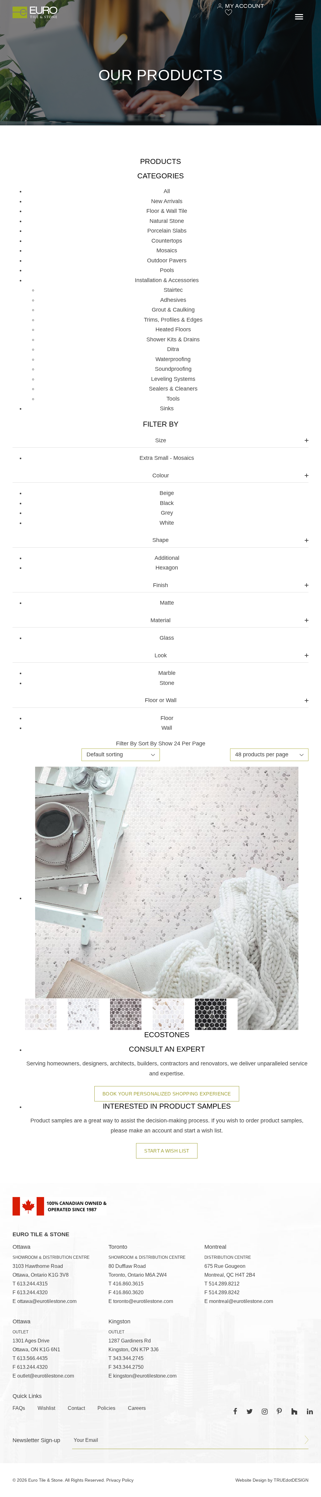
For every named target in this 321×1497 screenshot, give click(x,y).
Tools (173, 399)
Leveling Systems (173, 379)
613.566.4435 (32, 1358)
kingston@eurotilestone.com (144, 1376)
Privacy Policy (120, 1480)
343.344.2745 (128, 1358)
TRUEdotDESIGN (291, 1480)
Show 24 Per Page (181, 743)
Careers (137, 1408)
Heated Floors (173, 329)
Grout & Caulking (173, 310)
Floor (166, 718)
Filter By (126, 743)
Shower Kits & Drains (173, 339)
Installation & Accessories (167, 280)
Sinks (167, 408)
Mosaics (166, 250)
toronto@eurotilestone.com (143, 1301)
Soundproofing (173, 369)
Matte (167, 603)
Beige (167, 493)
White (167, 523)
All (167, 191)
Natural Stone (167, 221)
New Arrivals (166, 201)
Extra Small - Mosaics (166, 458)
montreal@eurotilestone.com (241, 1301)
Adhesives (173, 300)
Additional (167, 558)
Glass (167, 638)
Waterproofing (173, 359)
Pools (167, 270)
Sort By (147, 743)
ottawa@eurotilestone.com (46, 1301)
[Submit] (307, 1439)
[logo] (35, 12)
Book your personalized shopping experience (167, 1093)
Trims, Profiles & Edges (173, 320)
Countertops (166, 241)
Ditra (173, 349)
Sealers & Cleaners (173, 389)
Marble (167, 673)
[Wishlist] (228, 12)
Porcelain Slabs (167, 231)
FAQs (19, 1408)
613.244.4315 (32, 1283)
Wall (166, 728)
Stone (167, 683)
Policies (106, 1408)
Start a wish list (166, 1150)
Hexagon (166, 568)
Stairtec (173, 290)
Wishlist (46, 1408)
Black (167, 503)
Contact (76, 1408)
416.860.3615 (128, 1283)
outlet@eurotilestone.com (45, 1376)
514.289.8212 (224, 1283)
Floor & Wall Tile (166, 211)
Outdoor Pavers (167, 260)
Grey (167, 513)
